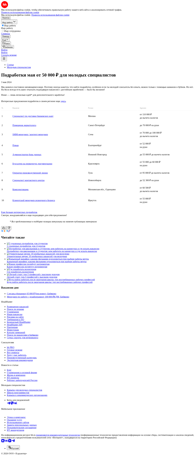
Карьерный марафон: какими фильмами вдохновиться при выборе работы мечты (47, 261)
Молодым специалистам (19, 67)
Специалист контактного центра (28, 180)
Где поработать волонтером (20, 272)
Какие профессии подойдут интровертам (27, 266)
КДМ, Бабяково (61, 297)
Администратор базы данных (26, 154)
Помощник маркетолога (24, 125)
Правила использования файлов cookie (50, 15)
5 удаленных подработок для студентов (26, 246)
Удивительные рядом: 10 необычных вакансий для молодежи (37, 256)
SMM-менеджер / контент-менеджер (30, 134)
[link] (6, 43)
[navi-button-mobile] (4, 58)
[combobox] (13, 447)
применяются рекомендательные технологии (58, 435)
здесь (63, 101)
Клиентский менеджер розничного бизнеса (33, 200)
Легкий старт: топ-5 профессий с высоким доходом (32, 277)
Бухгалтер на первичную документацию (32, 163)
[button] (4, 50)
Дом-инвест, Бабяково (45, 293)
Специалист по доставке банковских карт (32, 116)
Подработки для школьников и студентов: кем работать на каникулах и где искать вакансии (52, 251)
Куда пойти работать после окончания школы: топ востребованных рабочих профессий (50, 282)
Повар (15, 145)
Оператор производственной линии (30, 173)
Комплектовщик (20, 189)
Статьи (10, 64)
